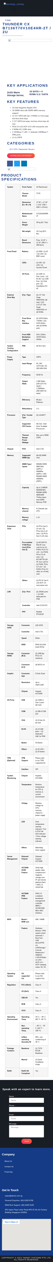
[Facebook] (5, 1180)
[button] (14, 10)
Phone (12, 1105)
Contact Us (9, 1167)
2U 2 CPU (14, 149)
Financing (8, 1172)
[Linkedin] (12, 1180)
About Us (8, 1161)
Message (13, 1124)
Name (11, 1096)
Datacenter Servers (26, 149)
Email (11, 1115)
